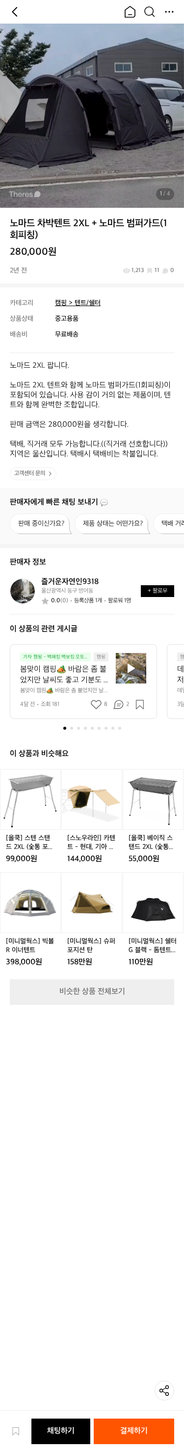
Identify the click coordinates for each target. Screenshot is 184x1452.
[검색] (150, 12)
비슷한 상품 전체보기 (92, 991)
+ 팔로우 (157, 591)
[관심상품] (20, 1431)
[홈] (130, 12)
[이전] (15, 12)
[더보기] (169, 12)
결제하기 (134, 1431)
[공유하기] (164, 1390)
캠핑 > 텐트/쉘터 (78, 303)
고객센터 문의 (29, 473)
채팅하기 (61, 1431)
